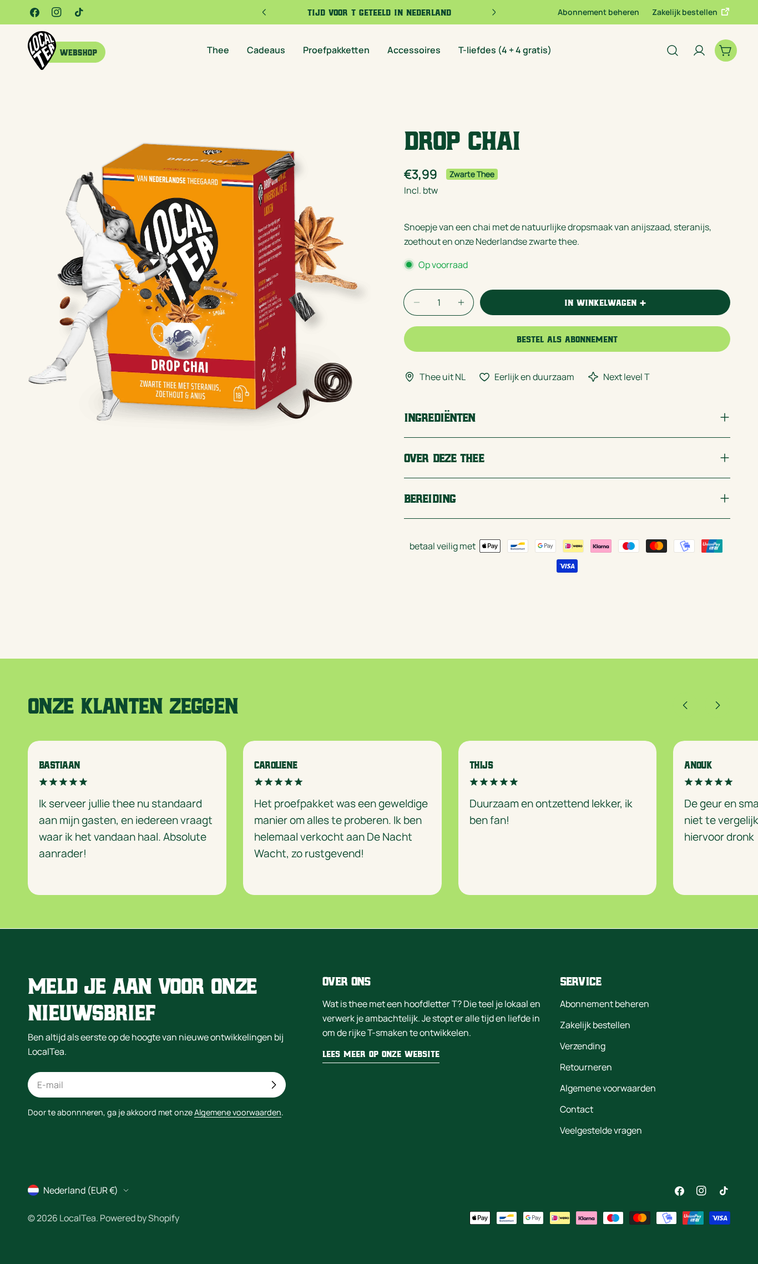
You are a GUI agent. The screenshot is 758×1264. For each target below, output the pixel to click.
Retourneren (586, 1067)
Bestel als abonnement (567, 339)
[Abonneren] (273, 1085)
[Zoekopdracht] (672, 50)
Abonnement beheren (598, 12)
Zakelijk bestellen (685, 12)
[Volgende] (717, 705)
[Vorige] (685, 705)
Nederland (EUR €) (80, 1190)
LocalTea (77, 1218)
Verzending (582, 1046)
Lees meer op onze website (380, 1053)
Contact (576, 1109)
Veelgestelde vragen (601, 1130)
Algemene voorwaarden (237, 1112)
